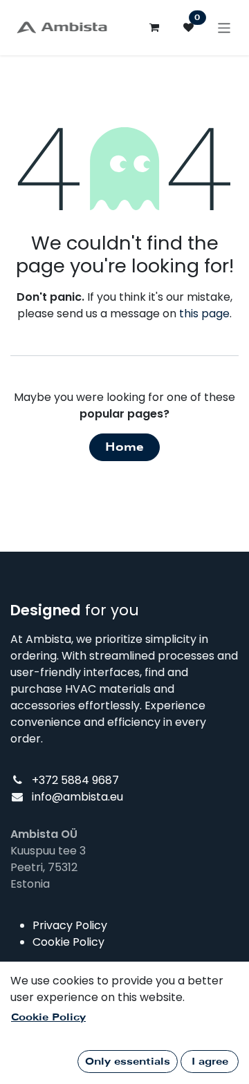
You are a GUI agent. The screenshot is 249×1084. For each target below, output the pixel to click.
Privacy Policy (70, 925)
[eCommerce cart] (154, 27)
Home (124, 447)
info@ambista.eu (77, 797)
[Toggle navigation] (224, 27)
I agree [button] (210, 1061)
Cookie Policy (68, 942)
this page (204, 313)
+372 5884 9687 (75, 780)
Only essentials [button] (127, 1061)
